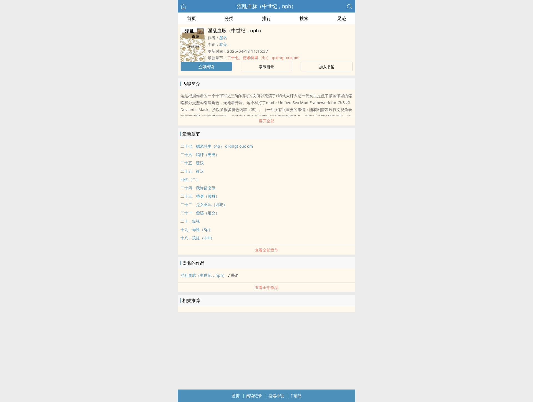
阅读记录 (254, 395)
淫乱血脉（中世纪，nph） (266, 6)
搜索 (304, 18)
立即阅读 (206, 66)
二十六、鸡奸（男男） (199, 154)
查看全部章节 (266, 250)
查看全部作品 (266, 287)
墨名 (223, 37)
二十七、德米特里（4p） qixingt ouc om (263, 57)
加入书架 (327, 66)
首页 (191, 18)
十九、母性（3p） (196, 229)
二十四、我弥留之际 (197, 187)
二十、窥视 (190, 221)
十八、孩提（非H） (197, 237)
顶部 (297, 395)
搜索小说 (276, 395)
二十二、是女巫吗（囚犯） (203, 204)
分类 (229, 18)
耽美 (223, 44)
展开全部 (266, 121)
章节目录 (266, 66)
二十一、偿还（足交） (199, 212)
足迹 (341, 18)
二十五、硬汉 (192, 162)
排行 (266, 18)
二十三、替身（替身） (199, 196)
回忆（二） (190, 179)
